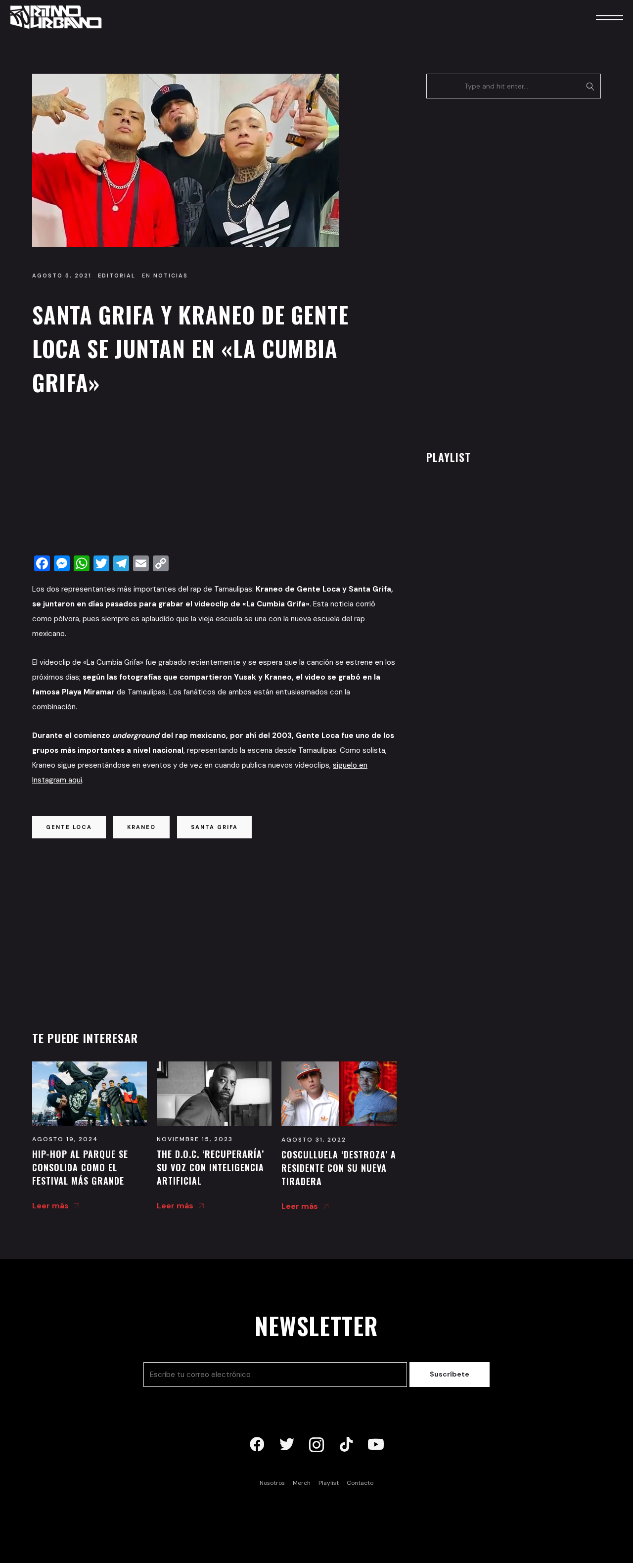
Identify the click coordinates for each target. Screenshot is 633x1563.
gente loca (69, 827)
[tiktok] (346, 1445)
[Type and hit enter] (590, 86)
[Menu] (596, 17)
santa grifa (214, 827)
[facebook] (257, 1445)
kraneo (141, 827)
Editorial (117, 275)
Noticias (170, 275)
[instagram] (316, 1445)
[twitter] (287, 1445)
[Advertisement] (214, 478)
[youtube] (376, 1445)
